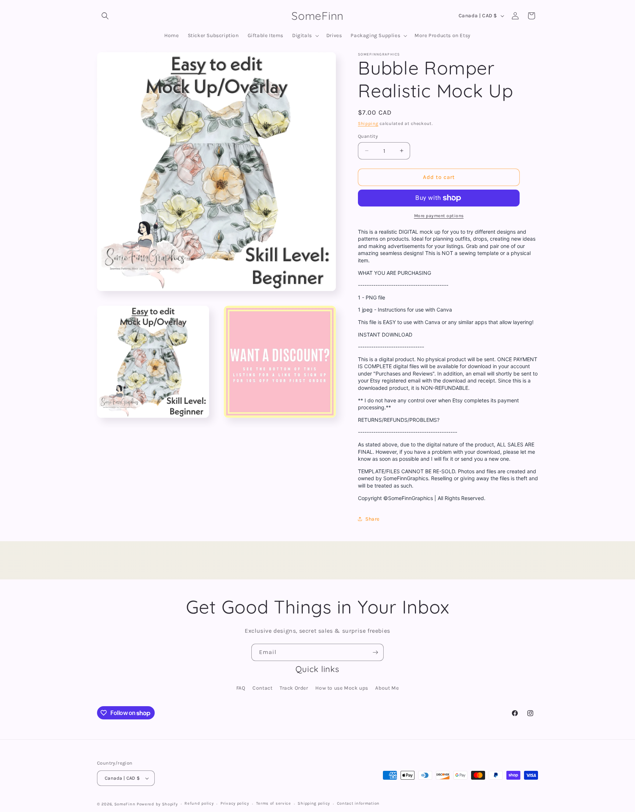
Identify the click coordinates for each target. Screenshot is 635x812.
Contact (262, 688)
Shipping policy (314, 803)
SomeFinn (125, 804)
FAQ (240, 688)
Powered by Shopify (157, 804)
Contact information (358, 803)
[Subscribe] (375, 652)
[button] (105, 16)
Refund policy (199, 803)
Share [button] (372, 519)
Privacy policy (234, 803)
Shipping (368, 123)
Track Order (294, 688)
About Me (387, 688)
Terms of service (273, 803)
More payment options (439, 215)
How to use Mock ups (341, 688)
